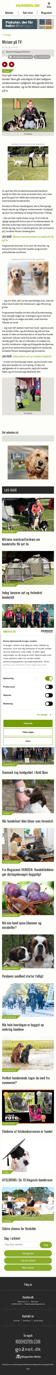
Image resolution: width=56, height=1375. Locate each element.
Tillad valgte (28, 732)
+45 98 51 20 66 (16, 1304)
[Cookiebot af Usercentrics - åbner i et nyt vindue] (41, 631)
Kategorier (28, 1253)
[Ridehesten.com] (28, 1341)
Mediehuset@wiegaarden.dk (35, 1304)
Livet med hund (9, 1017)
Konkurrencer (9, 764)
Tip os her (16, 1321)
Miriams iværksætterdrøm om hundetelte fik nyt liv (28, 238)
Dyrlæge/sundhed (10, 862)
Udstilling (7, 1221)
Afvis (28, 741)
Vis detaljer (42, 714)
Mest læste (28, 1267)
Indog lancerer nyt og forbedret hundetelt (32, 356)
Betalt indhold (9, 531)
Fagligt (6, 1172)
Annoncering (38, 1321)
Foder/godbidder (10, 915)
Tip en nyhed (28, 1260)
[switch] (49, 687)
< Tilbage (6, 34)
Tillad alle (28, 723)
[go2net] (28, 1349)
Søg (46, 1245)
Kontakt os (26, 1321)
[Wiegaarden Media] (28, 1356)
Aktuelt (6, 71)
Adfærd (6, 813)
